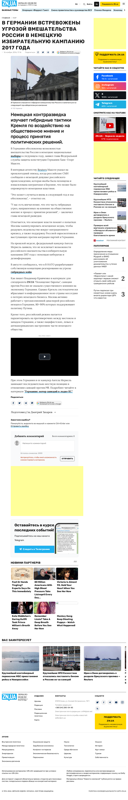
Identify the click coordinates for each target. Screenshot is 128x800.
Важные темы (10, 10)
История (98, 746)
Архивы (37, 701)
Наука (66, 742)
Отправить (67, 459)
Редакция (38, 705)
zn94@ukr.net (86, 711)
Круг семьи (100, 750)
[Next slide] (124, 10)
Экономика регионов (11, 761)
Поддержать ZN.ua (110, 4)
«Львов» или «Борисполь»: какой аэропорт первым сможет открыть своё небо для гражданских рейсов (106, 278)
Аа (97, 4)
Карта (36, 720)
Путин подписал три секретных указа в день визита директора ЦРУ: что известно (105, 294)
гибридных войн (21, 272)
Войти (89, 4)
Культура (68, 757)
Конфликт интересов (42, 750)
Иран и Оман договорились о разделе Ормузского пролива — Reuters (104, 216)
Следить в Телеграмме (36, 549)
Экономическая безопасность (46, 753)
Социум (98, 742)
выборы (16, 155)
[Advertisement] (47, 491)
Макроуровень (8, 750)
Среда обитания (71, 750)
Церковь (67, 753)
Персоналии (38, 757)
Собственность (101, 757)
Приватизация (8, 757)
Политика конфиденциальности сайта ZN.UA (107, 791)
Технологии (69, 746)
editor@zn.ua (60, 718)
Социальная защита (41, 742)
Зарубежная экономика (43, 746)
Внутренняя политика (11, 742)
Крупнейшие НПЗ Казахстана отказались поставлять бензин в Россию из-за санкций (105, 203)
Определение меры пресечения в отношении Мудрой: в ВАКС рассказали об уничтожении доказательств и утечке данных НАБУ (106, 259)
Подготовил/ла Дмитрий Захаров (31, 412)
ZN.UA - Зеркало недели (110, 136)
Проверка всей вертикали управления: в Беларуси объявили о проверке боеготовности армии (105, 230)
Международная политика (13, 746)
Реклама (38, 709)
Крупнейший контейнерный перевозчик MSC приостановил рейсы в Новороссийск (105, 189)
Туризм (98, 753)
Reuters (42, 169)
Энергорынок (7, 753)
